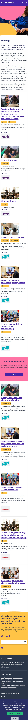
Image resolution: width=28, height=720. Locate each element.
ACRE (2, 678)
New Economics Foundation (18, 685)
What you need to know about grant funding (11, 398)
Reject (14, 718)
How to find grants (9, 160)
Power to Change (12, 687)
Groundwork (4, 680)
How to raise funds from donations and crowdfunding (11, 326)
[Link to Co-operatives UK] (5, 509)
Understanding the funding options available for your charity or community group (13, 535)
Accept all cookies (14, 714)
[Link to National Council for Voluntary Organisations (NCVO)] (5, 136)
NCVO (8, 685)
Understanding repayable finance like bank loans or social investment (12, 443)
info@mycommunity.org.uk (10, 693)
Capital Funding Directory (12, 237)
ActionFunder (8, 678)
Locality (17, 680)
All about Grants (8, 201)
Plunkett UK (4, 687)
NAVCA (4, 685)
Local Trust (11, 680)
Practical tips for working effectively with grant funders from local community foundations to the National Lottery (13, 114)
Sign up (14, 374)
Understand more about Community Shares (12, 488)
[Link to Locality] (5, 256)
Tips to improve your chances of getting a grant (13, 281)
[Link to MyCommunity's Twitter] (2, 696)
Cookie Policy (18, 709)
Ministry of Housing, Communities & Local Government (12, 682)
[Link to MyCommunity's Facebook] (4, 696)
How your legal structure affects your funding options (13, 581)
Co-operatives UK (17, 678)
